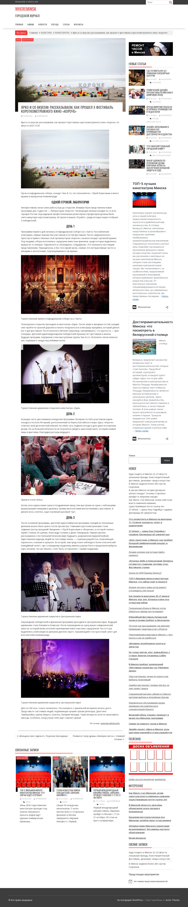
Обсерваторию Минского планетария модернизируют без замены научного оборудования (149, 829)
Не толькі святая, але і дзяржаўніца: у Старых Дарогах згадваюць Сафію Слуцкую (149, 655)
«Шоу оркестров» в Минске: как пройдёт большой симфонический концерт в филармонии (151, 543)
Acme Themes (173, 900)
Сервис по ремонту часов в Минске (148, 723)
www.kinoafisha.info (110, 723)
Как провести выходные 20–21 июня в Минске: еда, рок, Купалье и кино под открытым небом (149, 599)
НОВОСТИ (42, 24)
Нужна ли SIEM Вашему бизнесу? (145, 573)
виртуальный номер (161, 155)
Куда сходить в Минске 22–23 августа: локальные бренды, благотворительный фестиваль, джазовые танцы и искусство (149, 477)
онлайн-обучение (160, 141)
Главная (19, 24)
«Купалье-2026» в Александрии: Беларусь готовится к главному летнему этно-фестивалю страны (151, 564)
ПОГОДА (54, 24)
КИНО (18, 40)
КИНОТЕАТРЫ (27, 40)
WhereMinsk (42, 116)
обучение (156, 82)
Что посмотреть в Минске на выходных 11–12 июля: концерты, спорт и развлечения (150, 522)
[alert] (151, 881)
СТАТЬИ (66, 24)
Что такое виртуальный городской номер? (158, 147)
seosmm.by (148, 779)
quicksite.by (160, 779)
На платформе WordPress (130, 900)
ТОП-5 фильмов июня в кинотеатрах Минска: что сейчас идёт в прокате (32, 793)
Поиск (132, 455)
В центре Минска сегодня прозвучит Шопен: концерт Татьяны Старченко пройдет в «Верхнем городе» (147, 493)
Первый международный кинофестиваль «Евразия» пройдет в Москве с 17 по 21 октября (107, 794)
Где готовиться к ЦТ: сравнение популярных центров (157, 73)
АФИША (30, 24)
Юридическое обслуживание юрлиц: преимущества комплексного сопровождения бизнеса (147, 706)
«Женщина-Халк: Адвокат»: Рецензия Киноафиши (43, 736)
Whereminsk (25, 9)
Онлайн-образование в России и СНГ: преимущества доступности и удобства (159, 130)
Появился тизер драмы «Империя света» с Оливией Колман (99, 738)
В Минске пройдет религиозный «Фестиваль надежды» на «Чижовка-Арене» (149, 667)
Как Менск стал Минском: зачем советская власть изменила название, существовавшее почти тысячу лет (150, 503)
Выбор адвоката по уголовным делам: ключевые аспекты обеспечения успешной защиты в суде (157, 165)
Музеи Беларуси (137, 838)
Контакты (78, 24)
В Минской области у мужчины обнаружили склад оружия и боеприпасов (145, 808)
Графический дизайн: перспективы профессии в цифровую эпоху (159, 92)
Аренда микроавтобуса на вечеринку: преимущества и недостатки (159, 109)
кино (28, 802)
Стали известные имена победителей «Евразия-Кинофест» (68, 793)
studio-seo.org (136, 779)
